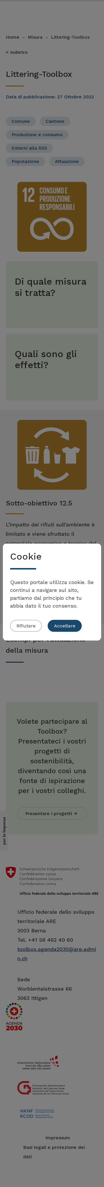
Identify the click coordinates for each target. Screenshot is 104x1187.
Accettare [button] (64, 626)
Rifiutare (26, 626)
